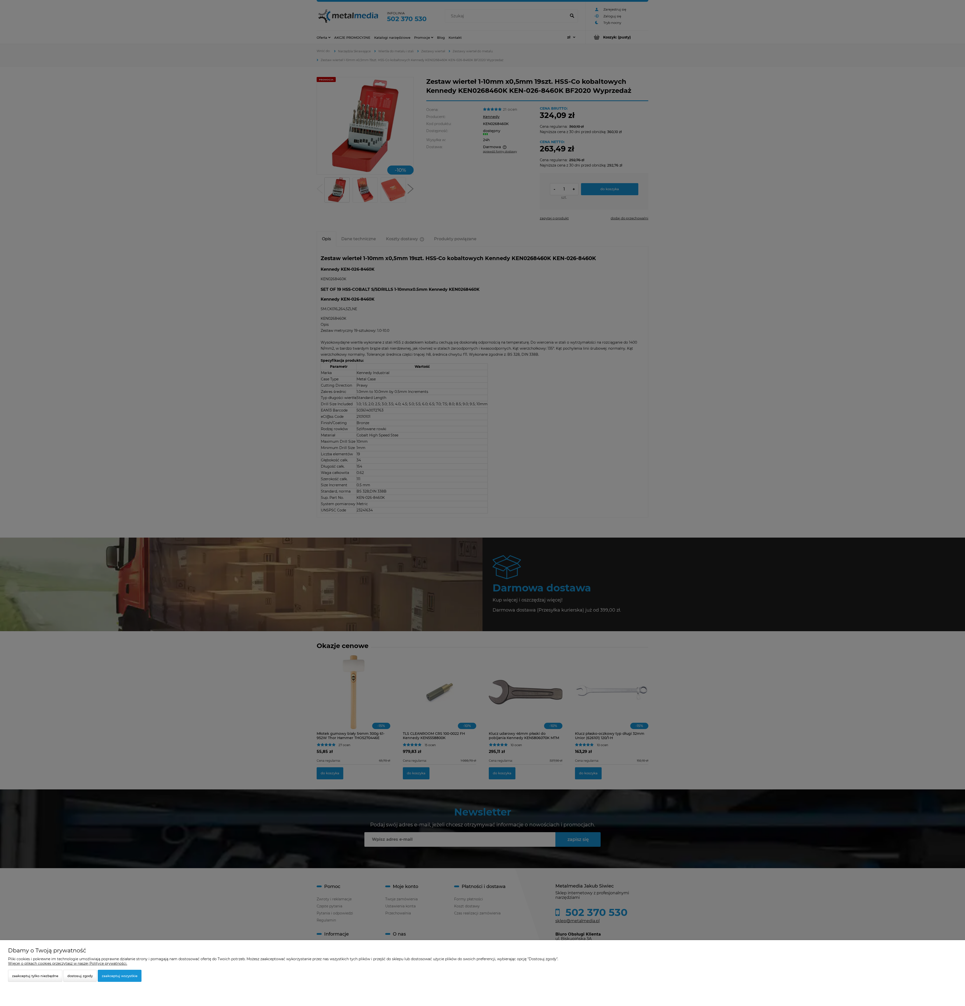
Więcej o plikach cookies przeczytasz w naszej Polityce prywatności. (67, 963)
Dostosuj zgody (80, 976)
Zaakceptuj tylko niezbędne (35, 976)
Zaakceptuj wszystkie (119, 976)
